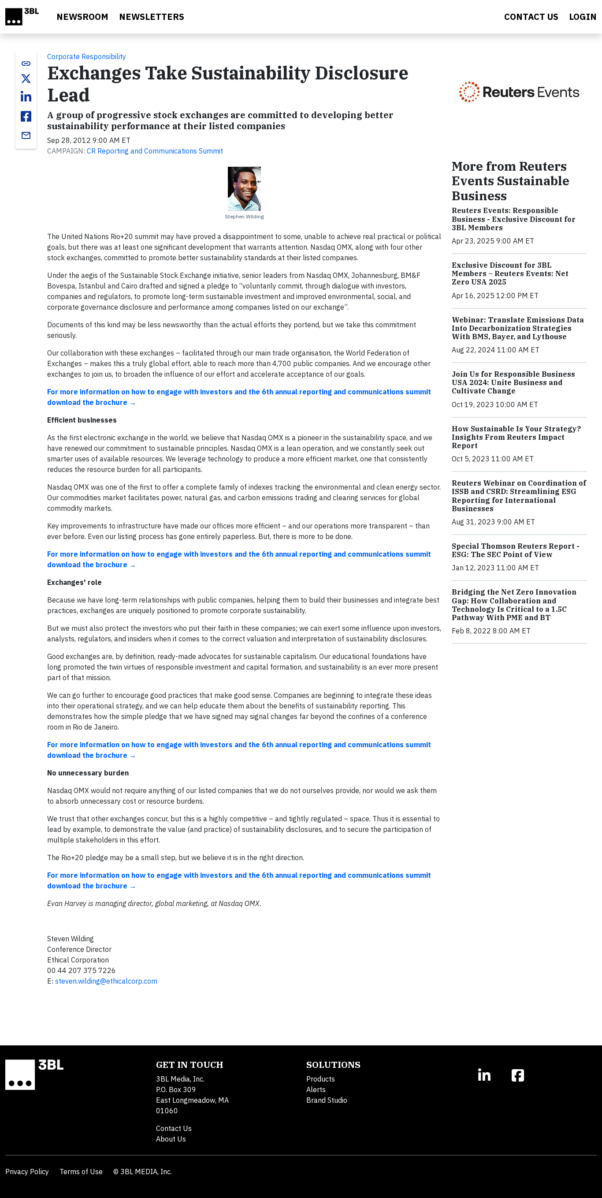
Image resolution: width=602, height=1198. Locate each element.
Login (583, 16)
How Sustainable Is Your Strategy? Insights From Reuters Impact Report (516, 437)
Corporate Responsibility (86, 56)
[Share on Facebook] (26, 116)
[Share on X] (26, 78)
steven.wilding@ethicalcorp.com (106, 981)
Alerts (316, 1089)
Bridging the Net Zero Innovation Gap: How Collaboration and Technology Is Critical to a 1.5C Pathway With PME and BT (514, 605)
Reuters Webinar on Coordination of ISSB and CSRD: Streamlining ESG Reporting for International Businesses (519, 496)
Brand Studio (326, 1100)
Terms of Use (81, 1171)
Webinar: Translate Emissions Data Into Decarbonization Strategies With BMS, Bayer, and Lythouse (518, 328)
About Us (171, 1138)
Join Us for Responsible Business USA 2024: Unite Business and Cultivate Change (513, 382)
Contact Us (174, 1128)
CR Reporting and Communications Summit (155, 150)
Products (320, 1078)
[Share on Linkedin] (26, 97)
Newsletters (151, 16)
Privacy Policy (27, 1171)
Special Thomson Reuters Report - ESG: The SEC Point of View (516, 550)
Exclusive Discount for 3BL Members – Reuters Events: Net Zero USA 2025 (510, 273)
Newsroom (82, 16)
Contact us (531, 16)
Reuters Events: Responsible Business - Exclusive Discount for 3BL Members (514, 219)
